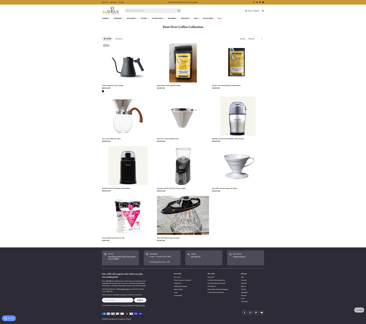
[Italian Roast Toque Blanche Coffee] (183, 62)
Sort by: (242, 39)
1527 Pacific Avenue (123, 289)
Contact (121, 2)
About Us (105, 2)
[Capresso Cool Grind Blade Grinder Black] (128, 165)
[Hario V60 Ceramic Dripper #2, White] (238, 165)
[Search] (179, 11)
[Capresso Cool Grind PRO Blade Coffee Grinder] (238, 116)
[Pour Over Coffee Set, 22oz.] (128, 116)
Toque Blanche (112, 319)
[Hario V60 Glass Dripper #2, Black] (183, 215)
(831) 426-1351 (196, 256)
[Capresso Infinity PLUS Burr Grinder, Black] (183, 165)
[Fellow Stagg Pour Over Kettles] (128, 62)
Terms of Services (127, 305)
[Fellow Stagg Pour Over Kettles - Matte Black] (103, 91)
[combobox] (152, 10)
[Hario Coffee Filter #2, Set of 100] (128, 215)
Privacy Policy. (140, 305)
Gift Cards (113, 2)
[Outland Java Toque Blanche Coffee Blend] (238, 62)
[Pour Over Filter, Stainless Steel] (183, 116)
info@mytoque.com (239, 256)
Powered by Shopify (124, 319)
